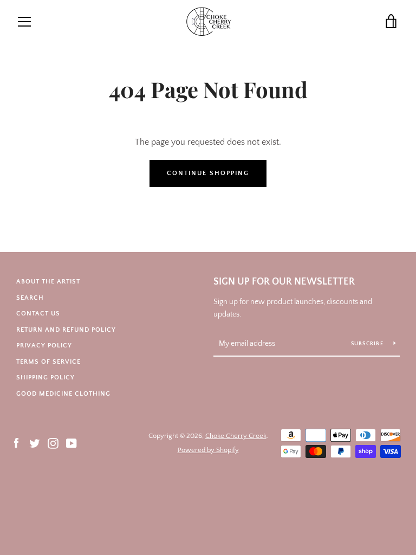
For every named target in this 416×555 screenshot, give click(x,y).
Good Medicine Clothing (63, 393)
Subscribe (368, 344)
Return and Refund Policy (66, 329)
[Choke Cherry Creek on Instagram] (53, 442)
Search (30, 297)
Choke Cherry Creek (235, 436)
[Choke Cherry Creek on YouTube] (71, 442)
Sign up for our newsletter (284, 281)
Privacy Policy (44, 345)
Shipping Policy (45, 377)
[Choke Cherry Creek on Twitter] (34, 442)
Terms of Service (48, 361)
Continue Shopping (208, 173)
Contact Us (38, 313)
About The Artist (48, 281)
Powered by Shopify (208, 450)
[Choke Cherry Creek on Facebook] (16, 442)
